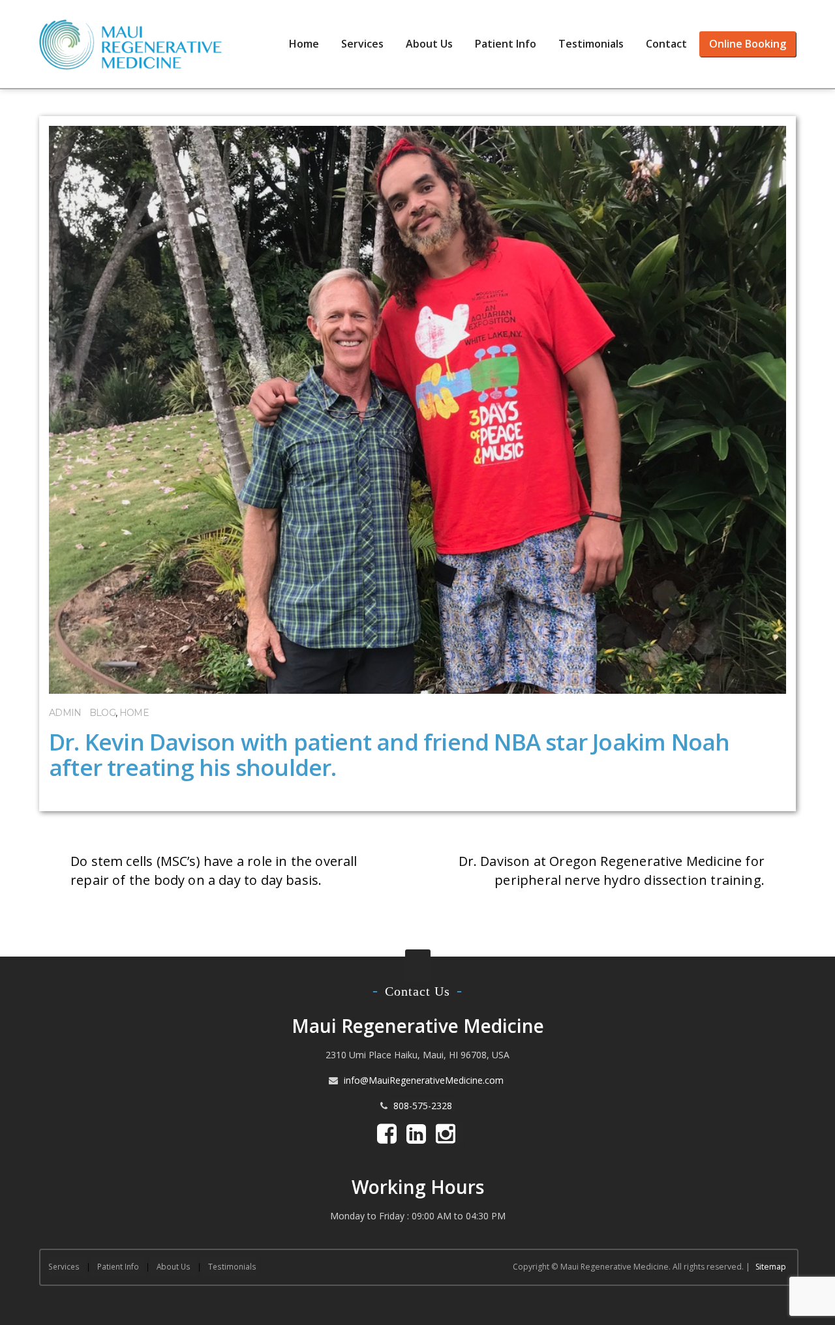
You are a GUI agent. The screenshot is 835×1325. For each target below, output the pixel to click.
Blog (102, 713)
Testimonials (591, 44)
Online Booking (747, 44)
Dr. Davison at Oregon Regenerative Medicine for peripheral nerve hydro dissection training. (612, 870)
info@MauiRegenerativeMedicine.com (424, 1080)
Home (304, 44)
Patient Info (505, 44)
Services (362, 44)
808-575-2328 (422, 1105)
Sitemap (770, 1266)
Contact (666, 44)
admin (65, 713)
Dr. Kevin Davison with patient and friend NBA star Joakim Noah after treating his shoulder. (389, 754)
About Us (429, 44)
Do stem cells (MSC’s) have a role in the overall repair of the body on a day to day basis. (213, 870)
